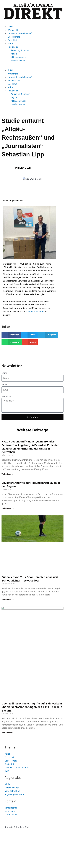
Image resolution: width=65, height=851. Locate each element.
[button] (32, 67)
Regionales (13, 47)
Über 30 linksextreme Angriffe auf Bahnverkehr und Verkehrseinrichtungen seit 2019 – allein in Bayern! (32, 707)
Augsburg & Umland (20, 50)
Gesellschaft (14, 37)
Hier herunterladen (35, 311)
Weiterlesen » (8, 474)
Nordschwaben (18, 60)
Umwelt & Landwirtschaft (20, 33)
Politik (10, 26)
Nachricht (6, 396)
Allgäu (14, 54)
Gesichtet (12, 40)
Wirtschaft (13, 30)
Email (4, 384)
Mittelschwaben (18, 57)
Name (4, 373)
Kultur (10, 43)
